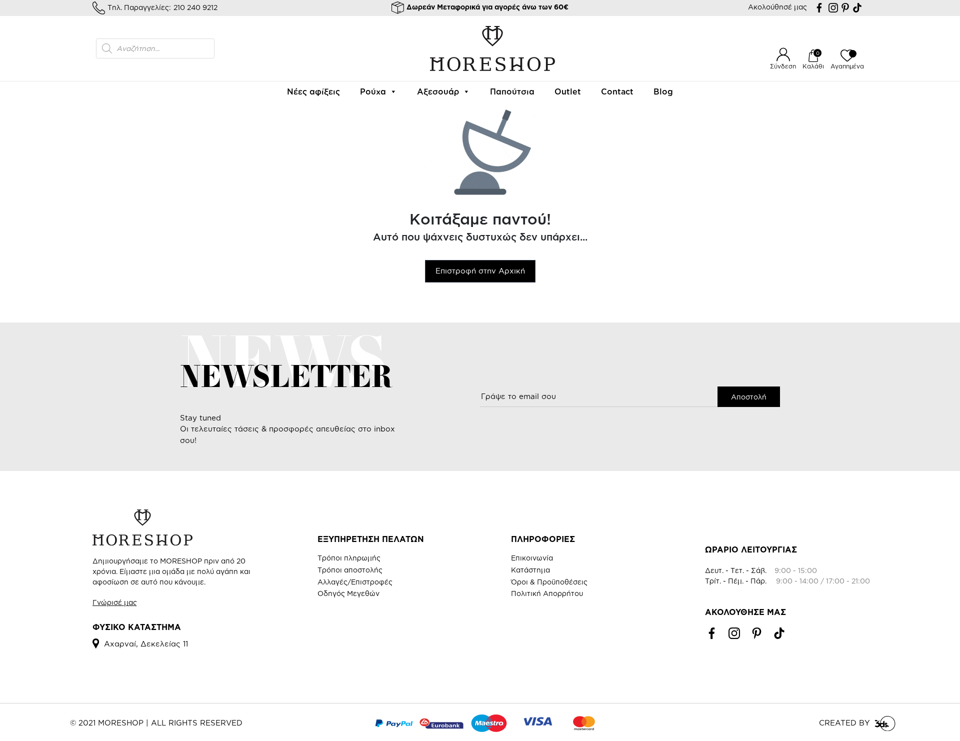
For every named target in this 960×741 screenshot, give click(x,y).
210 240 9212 (196, 7)
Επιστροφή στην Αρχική (480, 270)
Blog (663, 91)
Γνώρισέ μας (114, 602)
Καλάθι (813, 66)
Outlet (567, 91)
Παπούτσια (512, 91)
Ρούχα (373, 91)
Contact (617, 91)
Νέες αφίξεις (313, 91)
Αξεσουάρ (438, 91)
